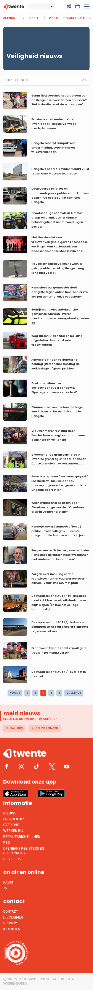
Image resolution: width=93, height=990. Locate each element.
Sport (33, 18)
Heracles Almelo (77, 18)
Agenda (9, 18)
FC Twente (51, 18)
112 (21, 18)
